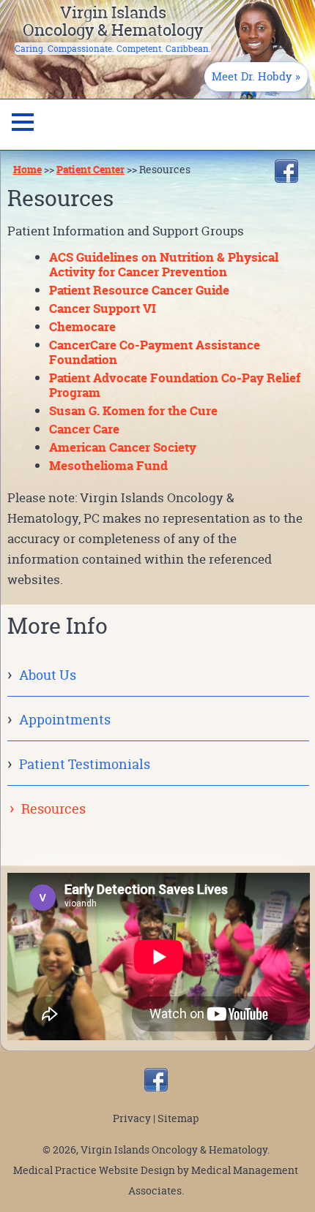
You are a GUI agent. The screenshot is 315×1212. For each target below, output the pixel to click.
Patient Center (90, 169)
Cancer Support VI (102, 308)
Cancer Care (84, 428)
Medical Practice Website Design (94, 1170)
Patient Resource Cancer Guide (139, 289)
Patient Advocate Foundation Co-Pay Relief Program (174, 385)
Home (27, 169)
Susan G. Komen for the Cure (133, 410)
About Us (47, 675)
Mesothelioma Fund (108, 465)
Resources (53, 809)
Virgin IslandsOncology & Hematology (113, 21)
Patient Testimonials (84, 764)
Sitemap (178, 1118)
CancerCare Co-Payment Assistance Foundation (154, 352)
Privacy (132, 1118)
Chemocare (82, 326)
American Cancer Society (122, 447)
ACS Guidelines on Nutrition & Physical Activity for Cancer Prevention (163, 264)
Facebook (286, 171)
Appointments (65, 720)
